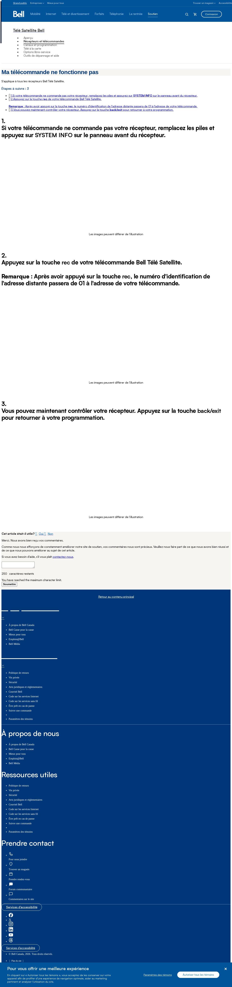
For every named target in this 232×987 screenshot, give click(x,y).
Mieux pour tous (55, 3)
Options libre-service (37, 52)
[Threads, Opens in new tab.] (11, 941)
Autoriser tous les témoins (198, 974)
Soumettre (9, 584)
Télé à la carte (32, 48)
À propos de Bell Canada (21, 625)
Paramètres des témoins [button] (21, 719)
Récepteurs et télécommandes (44, 41)
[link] (11, 854)
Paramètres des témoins (158, 974)
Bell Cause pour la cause (21, 629)
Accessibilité (225, 3)
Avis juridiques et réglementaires (25, 687)
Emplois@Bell (16, 639)
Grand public (20, 3)
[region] (116, 974)
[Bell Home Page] (19, 14)
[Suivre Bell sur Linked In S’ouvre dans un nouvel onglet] (11, 930)
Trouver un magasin (203, 3)
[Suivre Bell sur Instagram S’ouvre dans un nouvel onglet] (11, 925)
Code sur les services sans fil (23, 701)
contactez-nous (63, 557)
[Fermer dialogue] (226, 969)
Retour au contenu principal (116, 596)
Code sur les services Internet (24, 696)
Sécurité (13, 682)
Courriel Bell (15, 691)
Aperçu (28, 38)
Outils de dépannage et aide (41, 55)
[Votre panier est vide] (195, 14)
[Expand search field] (187, 14)
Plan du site (16, 961)
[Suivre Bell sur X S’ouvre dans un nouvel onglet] (10, 920)
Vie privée (14, 677)
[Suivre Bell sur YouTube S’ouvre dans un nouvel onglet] (11, 936)
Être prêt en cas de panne (21, 706)
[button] (104, 95)
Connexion (211, 14)
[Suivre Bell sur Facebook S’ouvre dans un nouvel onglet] (11, 916)
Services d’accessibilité (21, 907)
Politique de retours (19, 673)
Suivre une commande (20, 710)
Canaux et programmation (40, 45)
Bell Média (14, 644)
